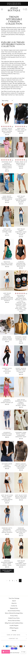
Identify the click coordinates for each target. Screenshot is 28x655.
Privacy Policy (14, 615)
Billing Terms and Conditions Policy (14, 623)
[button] (3, 328)
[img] (6, 127)
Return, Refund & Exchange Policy (14, 613)
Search (14, 600)
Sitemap (14, 630)
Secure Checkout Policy (14, 610)
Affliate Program (14, 628)
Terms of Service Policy (14, 620)
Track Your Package (14, 598)
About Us (14, 603)
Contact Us (14, 605)
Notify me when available (7, 570)
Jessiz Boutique (14, 9)
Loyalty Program (14, 625)
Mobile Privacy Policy (14, 618)
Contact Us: (13, 638)
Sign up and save (13, 634)
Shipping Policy (14, 608)
